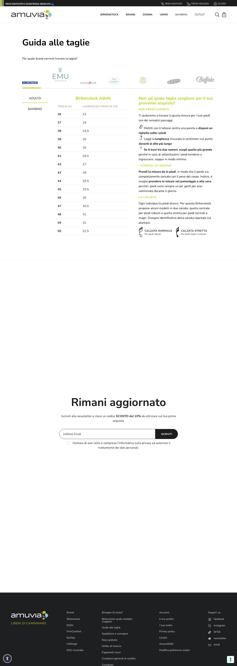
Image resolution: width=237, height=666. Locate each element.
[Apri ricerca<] (217, 14)
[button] (7, 658)
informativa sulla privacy (135, 443)
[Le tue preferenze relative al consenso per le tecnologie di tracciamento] (230, 659)
